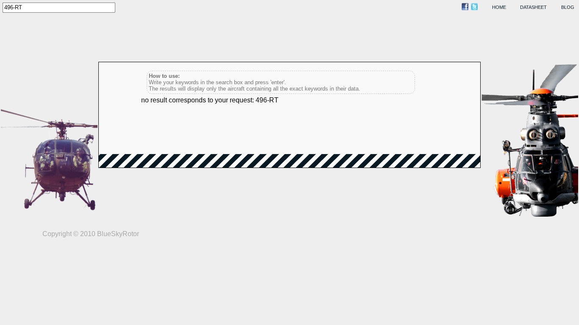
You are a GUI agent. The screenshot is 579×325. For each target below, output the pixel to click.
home (499, 7)
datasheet (533, 7)
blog (567, 7)
